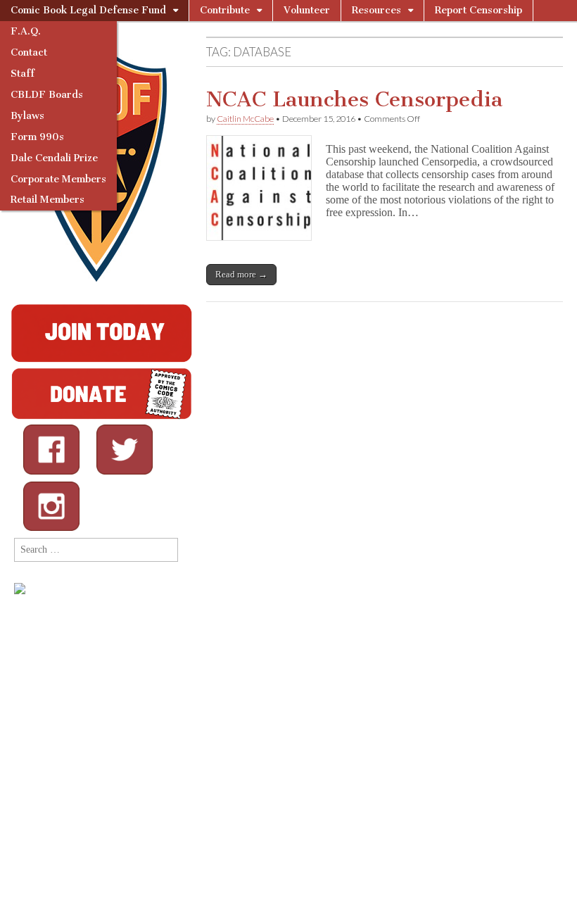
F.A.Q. (26, 31)
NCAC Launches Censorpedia (354, 99)
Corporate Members (58, 179)
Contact (29, 52)
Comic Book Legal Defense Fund (88, 10)
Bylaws (27, 116)
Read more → (241, 274)
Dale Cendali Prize (54, 158)
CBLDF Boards (47, 95)
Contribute (225, 10)
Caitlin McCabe (245, 118)
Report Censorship (478, 10)
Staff (22, 74)
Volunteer (307, 10)
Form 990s (37, 137)
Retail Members (47, 200)
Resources (376, 10)
